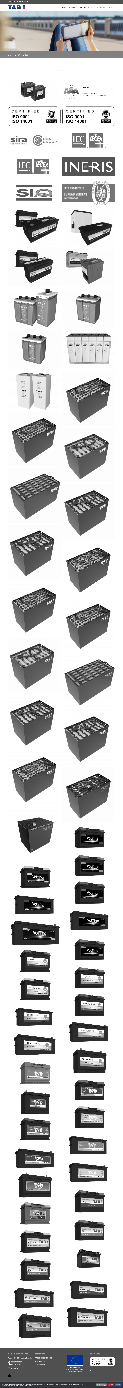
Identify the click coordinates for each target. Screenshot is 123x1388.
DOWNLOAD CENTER (101, 7)
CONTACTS (112, 7)
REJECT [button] (118, 1385)
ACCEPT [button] (111, 1385)
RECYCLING (91, 7)
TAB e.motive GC (40, 1364)
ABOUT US (65, 7)
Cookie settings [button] (101, 1385)
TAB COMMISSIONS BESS (43, 1358)
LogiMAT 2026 (40, 1361)
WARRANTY (83, 7)
